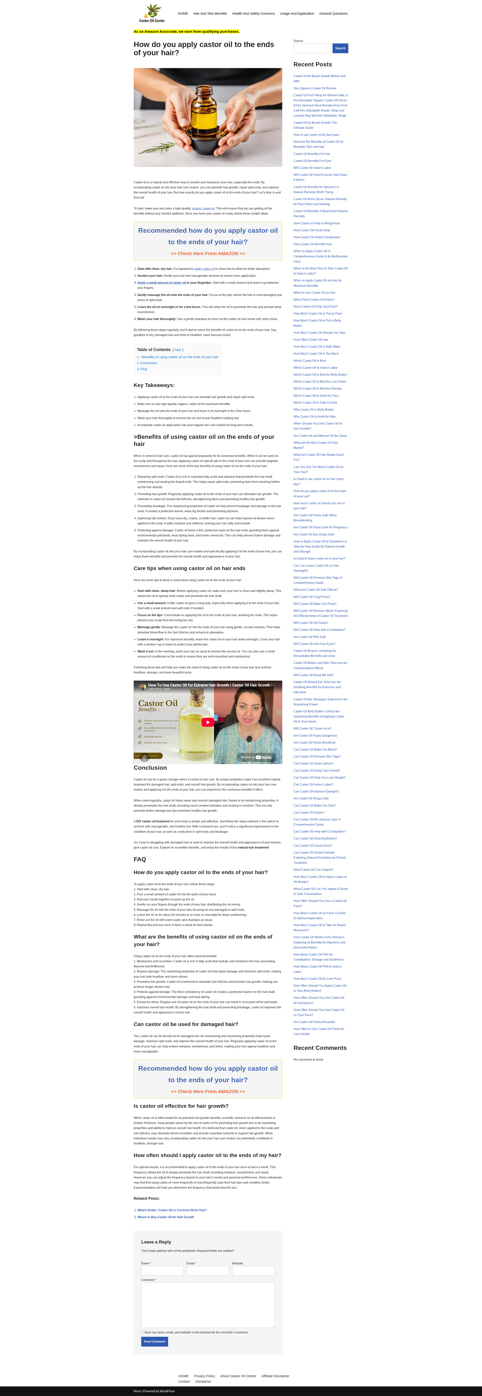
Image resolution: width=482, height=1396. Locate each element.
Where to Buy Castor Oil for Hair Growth (165, 1217)
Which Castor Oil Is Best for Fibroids (318, 388)
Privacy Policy (204, 1376)
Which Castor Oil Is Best (310, 360)
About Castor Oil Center (238, 1376)
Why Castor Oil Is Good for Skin (315, 416)
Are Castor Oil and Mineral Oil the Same (320, 435)
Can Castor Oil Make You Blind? (315, 749)
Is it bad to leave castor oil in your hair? (319, 558)
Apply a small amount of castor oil (161, 282)
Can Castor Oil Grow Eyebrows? (315, 838)
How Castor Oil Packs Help (312, 230)
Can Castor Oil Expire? (309, 812)
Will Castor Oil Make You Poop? (315, 603)
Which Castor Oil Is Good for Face (316, 395)
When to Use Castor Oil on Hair (315, 292)
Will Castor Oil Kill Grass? (311, 622)
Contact (184, 1381)
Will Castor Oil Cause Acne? (313, 728)
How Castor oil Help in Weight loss (317, 223)
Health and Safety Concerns (253, 13)
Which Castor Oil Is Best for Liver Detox (320, 381)
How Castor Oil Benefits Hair (313, 244)
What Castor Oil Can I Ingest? (313, 869)
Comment (148, 1279)
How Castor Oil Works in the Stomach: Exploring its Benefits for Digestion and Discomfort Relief (319, 942)
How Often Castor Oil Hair (311, 339)
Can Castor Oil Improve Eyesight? (316, 791)
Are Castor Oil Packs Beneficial (315, 742)
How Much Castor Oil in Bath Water (317, 346)
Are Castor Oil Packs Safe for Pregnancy (321, 527)
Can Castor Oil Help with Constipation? (320, 831)
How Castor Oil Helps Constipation (317, 237)
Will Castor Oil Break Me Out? (313, 675)
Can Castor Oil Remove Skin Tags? (317, 756)
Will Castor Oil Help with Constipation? (319, 629)
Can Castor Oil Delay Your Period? (317, 770)
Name (146, 1263)
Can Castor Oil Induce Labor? (313, 784)
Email (191, 1263)
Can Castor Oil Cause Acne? (313, 845)
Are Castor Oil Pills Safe (310, 636)
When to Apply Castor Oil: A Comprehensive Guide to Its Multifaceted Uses (321, 256)
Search (298, 40)
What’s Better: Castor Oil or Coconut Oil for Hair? (172, 1210)
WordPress (167, 1391)
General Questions (333, 13)
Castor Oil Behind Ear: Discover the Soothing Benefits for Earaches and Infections (317, 687)
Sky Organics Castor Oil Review (315, 88)
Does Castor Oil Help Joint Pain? (316, 306)
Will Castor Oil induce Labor (312, 167)
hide (178, 350)
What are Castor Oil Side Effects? (316, 589)
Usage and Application (297, 13)
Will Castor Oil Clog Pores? (312, 596)
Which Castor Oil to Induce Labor (316, 367)
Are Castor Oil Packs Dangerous (315, 735)
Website (237, 1263)
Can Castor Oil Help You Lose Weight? (320, 777)
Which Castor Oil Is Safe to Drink (315, 402)
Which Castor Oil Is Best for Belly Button (320, 374)
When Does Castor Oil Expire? (314, 299)
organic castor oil (203, 208)
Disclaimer (203, 1381)
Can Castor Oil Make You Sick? (315, 805)
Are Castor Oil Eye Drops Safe (314, 534)
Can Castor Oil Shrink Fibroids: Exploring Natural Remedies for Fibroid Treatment (320, 857)
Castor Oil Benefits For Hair (312, 153)
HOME (183, 13)
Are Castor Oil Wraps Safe (311, 798)
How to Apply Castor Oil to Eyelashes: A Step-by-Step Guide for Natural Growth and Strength (320, 546)
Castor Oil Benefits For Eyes (312, 160)
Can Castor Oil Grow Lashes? (313, 763)
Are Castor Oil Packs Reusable (314, 1022)
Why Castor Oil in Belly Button (314, 409)
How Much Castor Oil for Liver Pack (317, 978)
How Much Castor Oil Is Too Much (316, 353)
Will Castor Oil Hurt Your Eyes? (314, 643)
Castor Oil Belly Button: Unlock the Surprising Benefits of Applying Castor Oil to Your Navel (319, 716)
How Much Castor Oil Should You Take (319, 332)
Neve (137, 1391)
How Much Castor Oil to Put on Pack (318, 313)
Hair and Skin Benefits (210, 13)
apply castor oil (204, 268)
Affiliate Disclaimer (275, 1376)
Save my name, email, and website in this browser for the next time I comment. (196, 1332)
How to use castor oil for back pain (316, 134)
